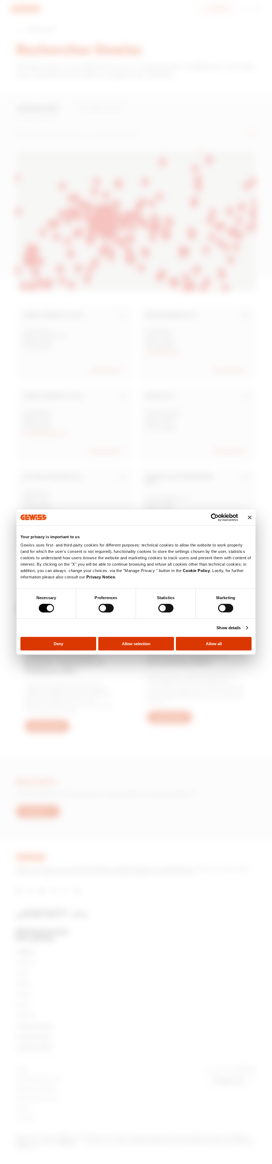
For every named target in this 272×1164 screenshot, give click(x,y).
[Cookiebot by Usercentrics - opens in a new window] (215, 517)
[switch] (106, 608)
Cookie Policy (196, 570)
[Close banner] (250, 517)
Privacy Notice (100, 577)
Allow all (214, 643)
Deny (58, 643)
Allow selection (136, 643)
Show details (228, 627)
